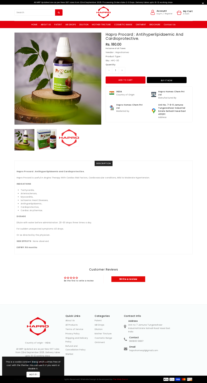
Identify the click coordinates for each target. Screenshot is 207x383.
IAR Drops (99, 324)
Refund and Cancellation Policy (75, 348)
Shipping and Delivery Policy (76, 340)
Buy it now (166, 80)
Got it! (33, 374)
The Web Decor (120, 379)
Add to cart (125, 80)
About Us (70, 320)
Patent (98, 320)
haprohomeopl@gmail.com (143, 350)
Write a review (128, 279)
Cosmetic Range (103, 338)
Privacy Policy (72, 333)
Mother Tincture (103, 333)
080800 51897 (136, 341)
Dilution (99, 329)
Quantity (110, 65)
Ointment (100, 342)
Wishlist (69, 354)
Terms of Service (74, 329)
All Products (71, 324)
